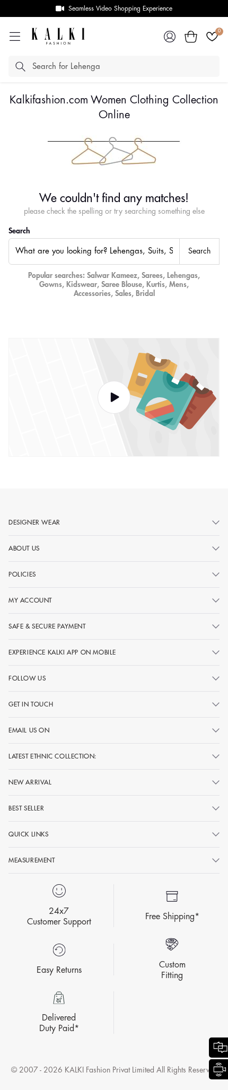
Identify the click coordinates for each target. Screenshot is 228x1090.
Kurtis (155, 284)
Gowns (50, 284)
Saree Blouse (121, 284)
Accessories (92, 293)
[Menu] (14, 36)
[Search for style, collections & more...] (20, 66)
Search (19, 230)
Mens (178, 284)
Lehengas (182, 275)
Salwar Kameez (112, 275)
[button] (190, 36)
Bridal (145, 293)
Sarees (152, 275)
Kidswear (81, 284)
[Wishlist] (212, 36)
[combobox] (94, 251)
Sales (123, 293)
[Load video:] (114, 397)
